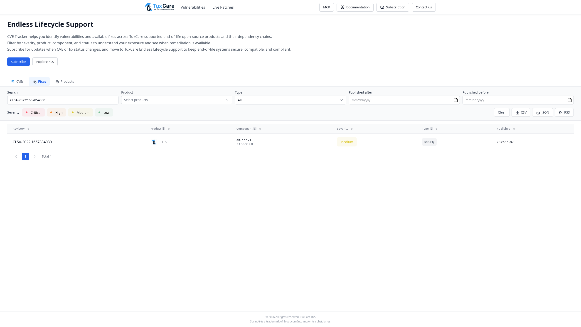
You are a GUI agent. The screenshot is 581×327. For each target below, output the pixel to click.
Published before (476, 92)
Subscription (395, 7)
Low (106, 112)
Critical (36, 112)
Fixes (42, 81)
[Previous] (16, 156)
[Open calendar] (455, 100)
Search (12, 92)
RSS (567, 112)
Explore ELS (45, 61)
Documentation (358, 7)
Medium (83, 112)
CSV (524, 112)
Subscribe (18, 61)
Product (127, 92)
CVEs (20, 81)
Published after (360, 92)
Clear (502, 112)
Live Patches (223, 7)
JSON (545, 112)
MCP (326, 7)
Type (238, 92)
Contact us (424, 7)
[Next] (34, 156)
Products (67, 81)
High (59, 112)
